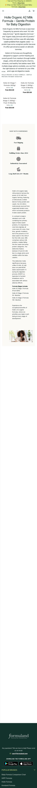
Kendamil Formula (8, 785)
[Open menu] (3, 11)
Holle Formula (7, 782)
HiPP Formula (7, 778)
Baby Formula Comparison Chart (14, 774)
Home (4, 71)
